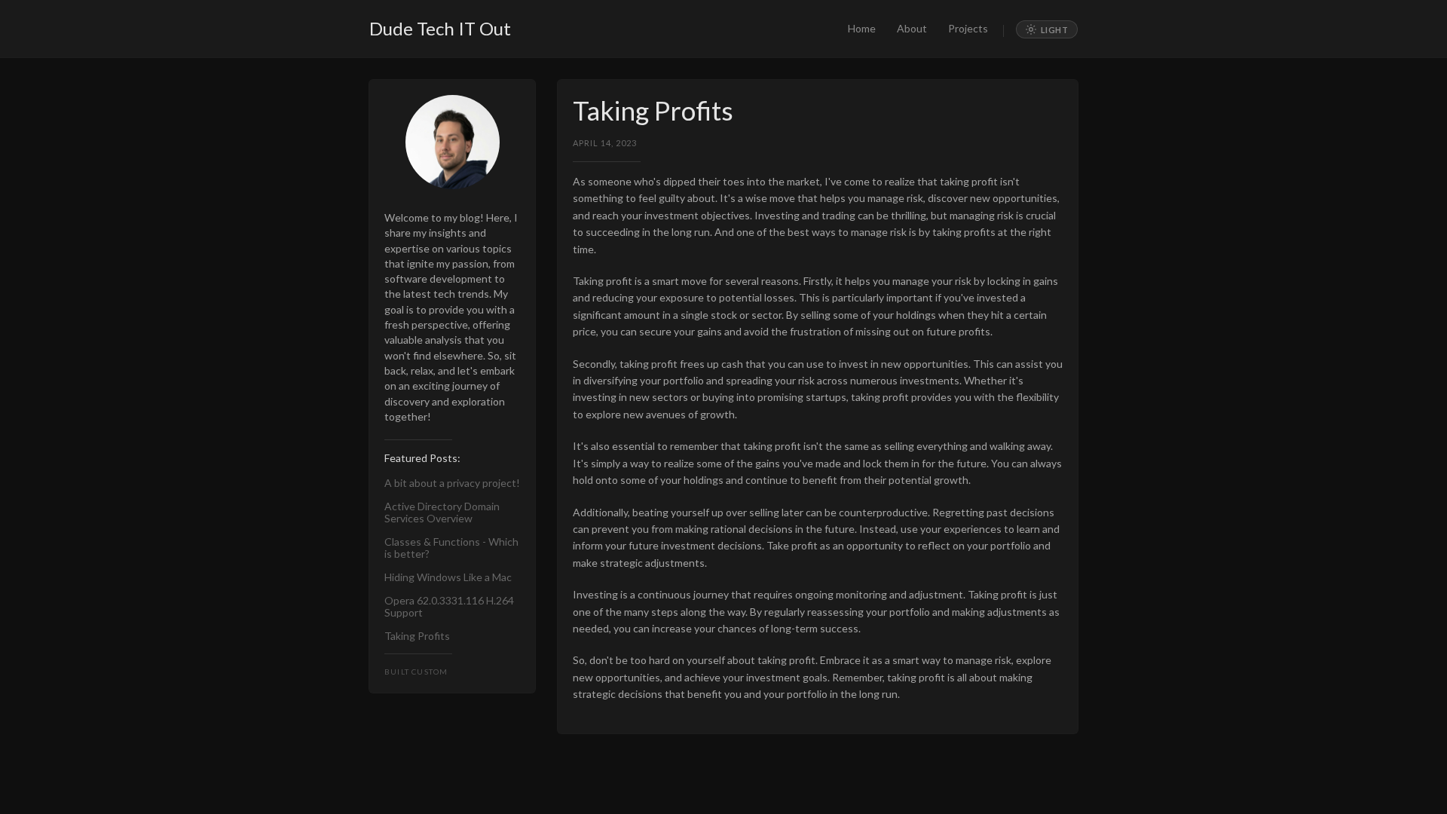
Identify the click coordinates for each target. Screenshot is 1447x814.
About (912, 28)
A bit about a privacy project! (452, 483)
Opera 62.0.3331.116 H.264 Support (449, 607)
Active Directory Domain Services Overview (442, 512)
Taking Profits (417, 636)
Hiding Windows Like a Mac (448, 577)
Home (862, 28)
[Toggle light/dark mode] (1047, 29)
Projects (968, 28)
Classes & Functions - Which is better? (451, 548)
